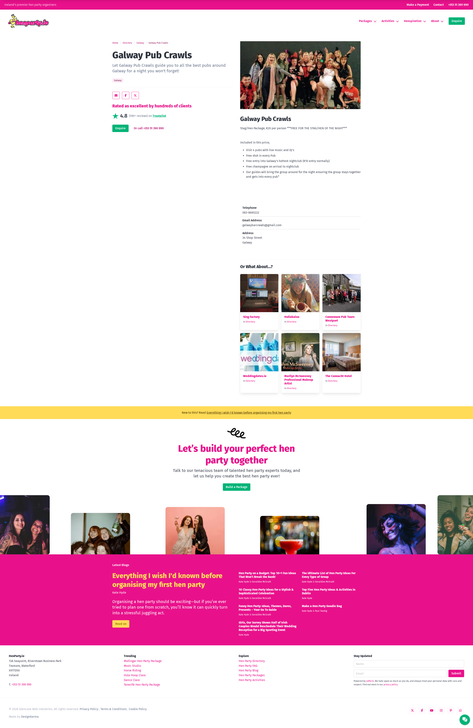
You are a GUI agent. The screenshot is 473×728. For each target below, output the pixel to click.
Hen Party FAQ (248, 666)
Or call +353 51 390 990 (149, 128)
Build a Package (236, 487)
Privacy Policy (89, 709)
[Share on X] (135, 95)
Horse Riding (132, 670)
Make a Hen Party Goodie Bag (322, 606)
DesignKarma (30, 716)
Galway (140, 43)
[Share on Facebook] (125, 95)
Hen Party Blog (248, 670)
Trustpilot (159, 116)
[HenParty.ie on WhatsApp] (460, 710)
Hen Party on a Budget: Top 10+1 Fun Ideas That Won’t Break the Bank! (267, 575)
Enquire (457, 21)
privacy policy (391, 684)
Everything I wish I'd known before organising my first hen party (249, 412)
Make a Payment (418, 4)
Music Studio (132, 666)
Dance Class (132, 680)
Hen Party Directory (252, 661)
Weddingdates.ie (254, 376)
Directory (127, 43)
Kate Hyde (119, 592)
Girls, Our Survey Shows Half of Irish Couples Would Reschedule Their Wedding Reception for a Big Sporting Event (267, 626)
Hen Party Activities (252, 680)
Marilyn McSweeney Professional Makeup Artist (298, 379)
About (435, 21)
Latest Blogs (120, 565)
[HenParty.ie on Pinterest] (451, 710)
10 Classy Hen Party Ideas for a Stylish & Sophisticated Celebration (266, 591)
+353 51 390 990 (458, 4)
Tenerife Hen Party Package (142, 684)
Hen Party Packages (252, 675)
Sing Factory (251, 317)
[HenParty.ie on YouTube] (431, 710)
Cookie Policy (138, 709)
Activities (388, 21)
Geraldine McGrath (261, 581)
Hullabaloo (291, 317)
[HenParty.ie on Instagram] (441, 710)
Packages (365, 21)
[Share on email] (116, 95)
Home (115, 43)
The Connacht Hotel (338, 376)
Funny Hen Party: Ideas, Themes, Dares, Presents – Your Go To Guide (265, 608)
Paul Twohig (321, 611)
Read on (120, 624)
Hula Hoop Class (135, 675)
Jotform (370, 681)
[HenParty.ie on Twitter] (412, 710)
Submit (456, 673)
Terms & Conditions (114, 709)
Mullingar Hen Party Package (143, 661)
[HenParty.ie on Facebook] (422, 710)
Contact (438, 4)
